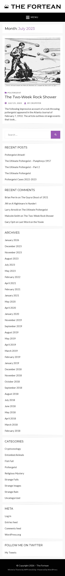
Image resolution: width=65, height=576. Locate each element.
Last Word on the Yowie (31, 221)
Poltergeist (14, 92)
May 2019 (10, 338)
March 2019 (11, 350)
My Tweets (10, 552)
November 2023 (13, 252)
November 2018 (13, 375)
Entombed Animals (14, 454)
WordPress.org (13, 534)
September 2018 (13, 387)
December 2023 (13, 246)
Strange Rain (11, 491)
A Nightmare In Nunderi (24, 203)
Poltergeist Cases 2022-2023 (20, 179)
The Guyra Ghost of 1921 (34, 197)
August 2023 (11, 258)
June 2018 (10, 406)
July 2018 (10, 400)
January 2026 (12, 240)
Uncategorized (12, 498)
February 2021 (12, 289)
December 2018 (13, 369)
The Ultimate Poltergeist (18, 173)
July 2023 (10, 264)
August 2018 (11, 393)
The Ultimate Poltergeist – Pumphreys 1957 (28, 160)
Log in (8, 516)
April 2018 (10, 418)
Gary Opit (10, 221)
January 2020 (12, 313)
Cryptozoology (13, 448)
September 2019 (13, 326)
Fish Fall (9, 461)
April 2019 (10, 344)
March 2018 (11, 424)
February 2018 (12, 430)
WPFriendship (30, 569)
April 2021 (10, 283)
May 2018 (10, 412)
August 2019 (11, 332)
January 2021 (12, 295)
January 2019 (12, 363)
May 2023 (10, 270)
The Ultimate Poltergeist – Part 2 (22, 167)
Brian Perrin (11, 197)
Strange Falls (12, 479)
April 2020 (10, 307)
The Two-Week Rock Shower (30, 97)
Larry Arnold (11, 209)
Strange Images (13, 485)
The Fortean (42, 565)
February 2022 (12, 277)
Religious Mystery (14, 473)
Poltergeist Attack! (15, 154)
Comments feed (13, 528)
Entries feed (11, 522)
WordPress (52, 569)
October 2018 (12, 381)
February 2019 (12, 357)
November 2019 (13, 320)
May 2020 (10, 301)
